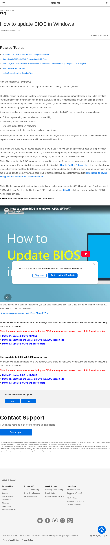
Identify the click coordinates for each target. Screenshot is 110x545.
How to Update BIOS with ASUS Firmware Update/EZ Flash (25, 59)
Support (7, 10)
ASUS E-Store (72, 498)
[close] (94, 264)
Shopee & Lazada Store (75, 501)
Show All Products (9, 510)
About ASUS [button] (29, 486)
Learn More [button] (71, 486)
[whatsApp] (70, 520)
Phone (4, 490)
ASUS (1, 10)
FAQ (13, 10)
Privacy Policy (27, 540)
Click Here (68, 190)
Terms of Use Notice (11, 540)
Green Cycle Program (32, 493)
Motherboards (7, 496)
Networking (6, 506)
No (29, 401)
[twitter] (55, 520)
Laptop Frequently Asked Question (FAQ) (18, 73)
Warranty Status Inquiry (54, 490)
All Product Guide (73, 490)
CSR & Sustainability (31, 490)
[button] (3, 3)
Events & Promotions (74, 505)
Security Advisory (30, 496)
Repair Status (50, 493)
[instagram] (62, 520)
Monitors (5, 503)
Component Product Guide (74, 494)
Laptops (5, 493)
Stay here (39, 275)
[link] (55, 3)
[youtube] (40, 520)
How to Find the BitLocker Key (74, 165)
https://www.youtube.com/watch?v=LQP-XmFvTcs (24, 313)
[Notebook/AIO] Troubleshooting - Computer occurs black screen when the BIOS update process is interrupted (44, 64)
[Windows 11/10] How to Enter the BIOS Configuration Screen (26, 55)
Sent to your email (101, 36)
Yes (12, 401)
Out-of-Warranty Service (54, 496)
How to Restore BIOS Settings (14, 68)
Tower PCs (6, 500)
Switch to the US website (63, 275)
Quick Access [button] (51, 486)
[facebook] (47, 520)
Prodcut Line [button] (7, 486)
